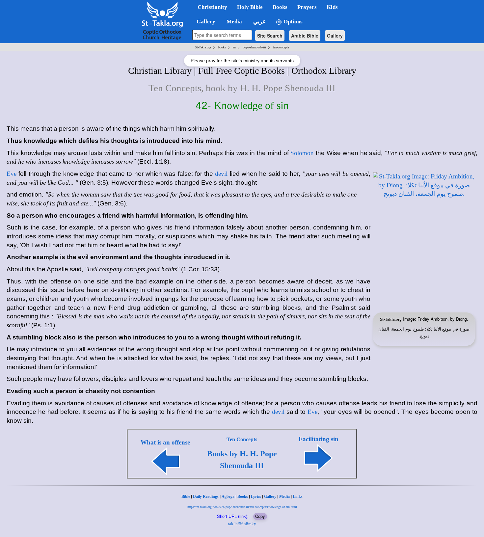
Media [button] (233, 21)
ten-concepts (281, 47)
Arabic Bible (304, 35)
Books (242, 496)
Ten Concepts (242, 439)
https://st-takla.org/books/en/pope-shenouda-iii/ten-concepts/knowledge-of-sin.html (242, 507)
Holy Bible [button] (250, 7)
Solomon (302, 152)
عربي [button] (259, 21)
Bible (185, 496)
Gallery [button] (204, 21)
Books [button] (280, 7)
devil (221, 173)
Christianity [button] (212, 7)
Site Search (269, 35)
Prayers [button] (307, 7)
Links (298, 496)
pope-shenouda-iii (254, 47)
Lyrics (256, 496)
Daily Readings (206, 496)
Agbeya (228, 496)
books (222, 47)
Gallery (335, 35)
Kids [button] (332, 7)
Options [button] (292, 21)
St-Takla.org (203, 47)
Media (284, 496)
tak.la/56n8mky (242, 523)
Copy (260, 516)
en (234, 47)
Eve (11, 173)
